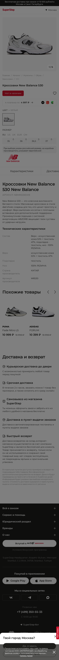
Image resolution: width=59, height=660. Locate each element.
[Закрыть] (55, 636)
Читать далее (26, 656)
